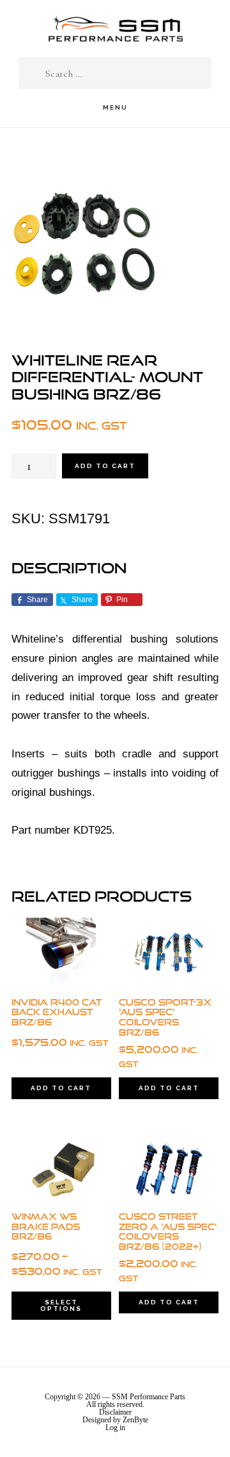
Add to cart (105, 465)
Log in (115, 1427)
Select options (61, 1305)
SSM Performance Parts (115, 29)
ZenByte (135, 1419)
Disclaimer (115, 1412)
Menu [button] (115, 107)
